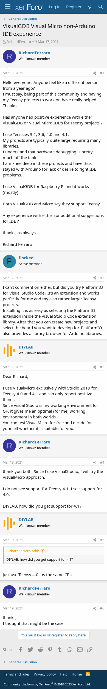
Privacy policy (45, 674)
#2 (102, 278)
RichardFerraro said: (22, 550)
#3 (102, 367)
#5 (102, 540)
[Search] (100, 7)
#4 (102, 462)
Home (77, 674)
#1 (102, 73)
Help (63, 674)
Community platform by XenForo (47, 684)
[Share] (94, 73)
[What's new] (89, 7)
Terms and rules (17, 674)
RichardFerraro (19, 41)
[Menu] (7, 7)
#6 (102, 608)
